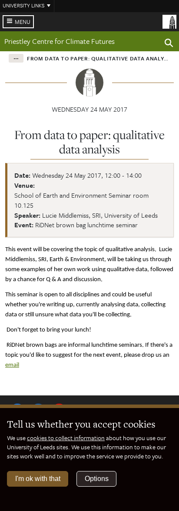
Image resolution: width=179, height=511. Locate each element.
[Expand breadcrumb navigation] (16, 58)
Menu (22, 21)
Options (97, 478)
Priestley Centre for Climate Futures (59, 41)
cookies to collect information (66, 437)
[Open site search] (169, 44)
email (12, 365)
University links (23, 5)
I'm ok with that (37, 478)
